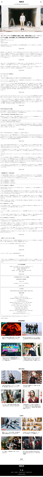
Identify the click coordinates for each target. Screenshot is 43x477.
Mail (23, 281)
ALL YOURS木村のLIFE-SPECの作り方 (21, 4)
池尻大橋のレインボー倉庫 (18, 157)
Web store (15, 290)
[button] (21, 459)
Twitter (29, 290)
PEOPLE (2, 33)
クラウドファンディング (21, 283)
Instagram (20, 281)
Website (11, 290)
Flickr (32, 290)
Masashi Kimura (4, 39)
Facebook (21, 290)
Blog (18, 290)
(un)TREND (24, 66)
